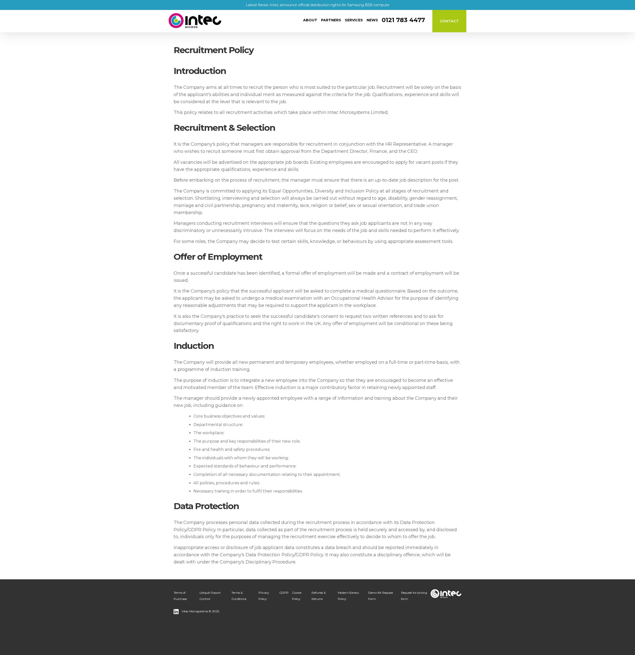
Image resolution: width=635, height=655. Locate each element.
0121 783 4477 (403, 20)
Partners (331, 20)
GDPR (283, 592)
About (310, 20)
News (372, 20)
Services (354, 20)
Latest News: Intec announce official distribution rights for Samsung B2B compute (317, 5)
